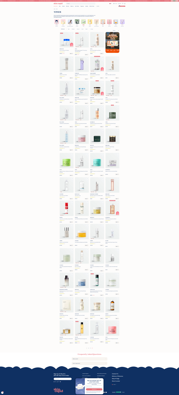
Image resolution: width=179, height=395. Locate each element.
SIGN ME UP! (94, 389)
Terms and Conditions (86, 375)
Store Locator (116, 381)
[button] (69, 29)
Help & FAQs (115, 378)
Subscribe (70, 379)
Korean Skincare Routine (101, 373)
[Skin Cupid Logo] (58, 3)
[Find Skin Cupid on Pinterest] (58, 381)
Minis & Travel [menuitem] (92, 6)
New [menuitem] (60, 6)
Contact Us (115, 374)
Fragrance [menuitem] (82, 6)
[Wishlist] (122, 3)
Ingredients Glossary (101, 375)
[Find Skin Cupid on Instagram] (54, 381)
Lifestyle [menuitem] (86, 6)
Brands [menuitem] (63, 6)
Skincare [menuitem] (67, 6)
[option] (91, 29)
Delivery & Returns (117, 376)
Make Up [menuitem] (71, 6)
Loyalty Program (85, 373)
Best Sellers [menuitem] (56, 6)
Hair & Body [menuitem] (77, 6)
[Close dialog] (102, 379)
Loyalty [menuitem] (98, 6)
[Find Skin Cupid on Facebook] (55, 381)
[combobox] (115, 30)
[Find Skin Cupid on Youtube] (60, 381)
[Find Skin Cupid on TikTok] (57, 381)
